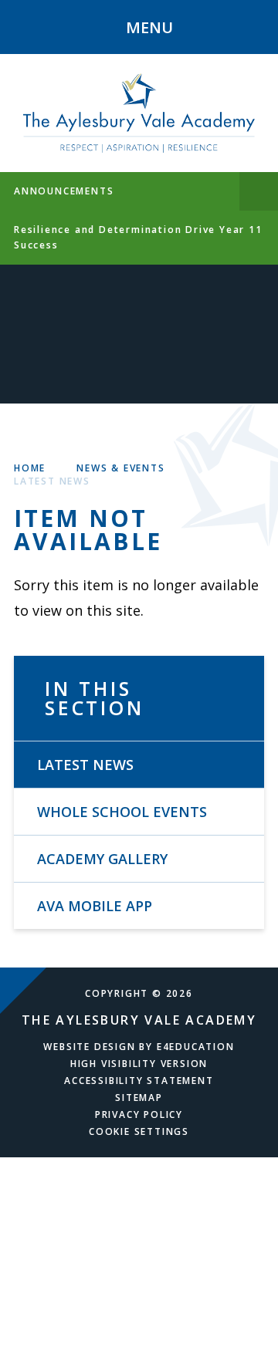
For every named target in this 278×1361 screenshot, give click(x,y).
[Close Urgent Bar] (258, 191)
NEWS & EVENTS (120, 467)
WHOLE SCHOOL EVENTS (122, 811)
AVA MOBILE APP (94, 906)
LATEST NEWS (52, 481)
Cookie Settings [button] (139, 1131)
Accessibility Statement (138, 1080)
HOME (30, 467)
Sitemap (139, 1097)
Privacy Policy (139, 1114)
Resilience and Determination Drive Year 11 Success (138, 237)
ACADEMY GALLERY (102, 858)
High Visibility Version (139, 1063)
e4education (196, 1046)
